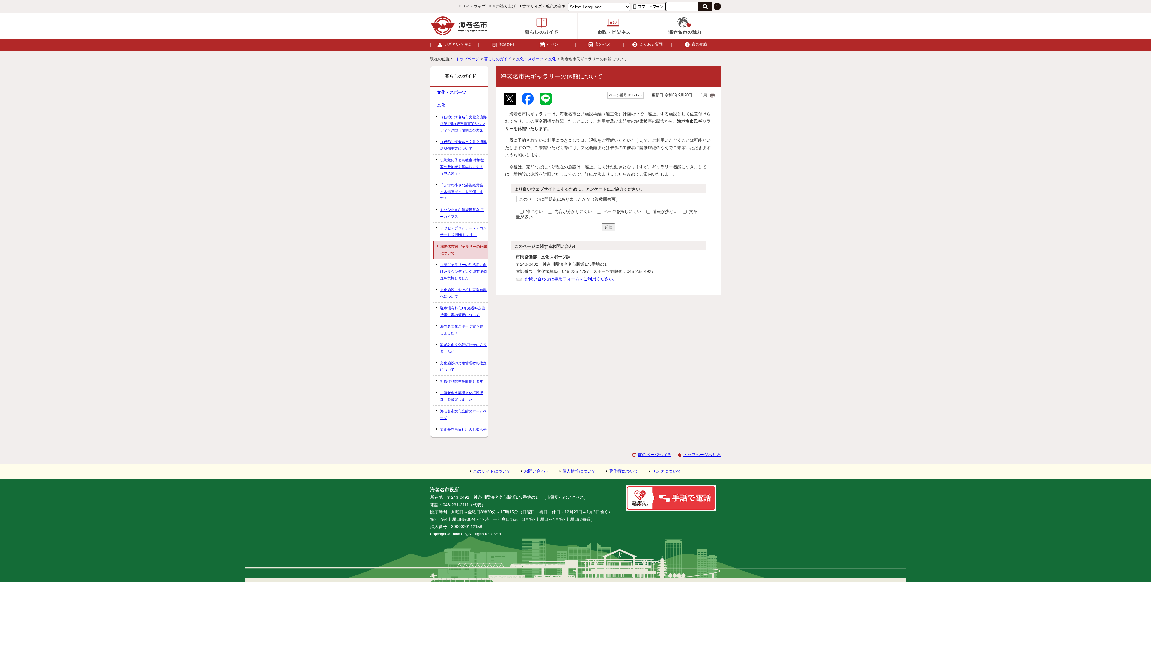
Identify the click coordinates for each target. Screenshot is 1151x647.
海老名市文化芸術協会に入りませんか (463, 348)
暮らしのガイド (497, 59)
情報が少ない (666, 211)
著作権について (623, 471)
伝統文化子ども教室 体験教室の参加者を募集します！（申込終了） (462, 167)
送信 (608, 227)
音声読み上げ (504, 6)
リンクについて (666, 471)
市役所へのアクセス (565, 497)
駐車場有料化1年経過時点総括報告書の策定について (462, 311)
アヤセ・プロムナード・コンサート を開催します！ (463, 231)
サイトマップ (473, 6)
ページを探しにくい (622, 211)
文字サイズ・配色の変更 (543, 6)
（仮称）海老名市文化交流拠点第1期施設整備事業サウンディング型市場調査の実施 (463, 123)
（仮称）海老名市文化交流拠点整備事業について (463, 145)
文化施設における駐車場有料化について (463, 293)
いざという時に (457, 44)
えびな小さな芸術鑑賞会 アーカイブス (462, 213)
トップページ (467, 59)
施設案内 (506, 44)
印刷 (703, 95)
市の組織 (699, 44)
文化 (552, 59)
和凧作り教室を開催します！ (463, 381)
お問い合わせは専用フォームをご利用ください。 (571, 279)
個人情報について (579, 471)
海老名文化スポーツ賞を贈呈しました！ (463, 329)
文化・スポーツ (529, 59)
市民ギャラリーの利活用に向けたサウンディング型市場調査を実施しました (463, 271)
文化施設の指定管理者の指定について (463, 366)
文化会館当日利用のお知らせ (463, 429)
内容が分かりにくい (573, 211)
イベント (554, 44)
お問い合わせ (536, 471)
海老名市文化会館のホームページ (463, 414)
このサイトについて (492, 471)
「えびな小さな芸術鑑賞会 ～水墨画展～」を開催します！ (461, 191)
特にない (534, 211)
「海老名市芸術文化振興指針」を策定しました (461, 396)
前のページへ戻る (654, 455)
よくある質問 (651, 44)
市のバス (603, 44)
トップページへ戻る (702, 455)
